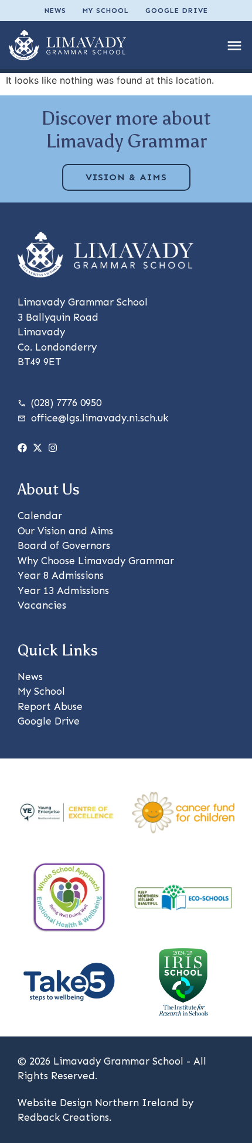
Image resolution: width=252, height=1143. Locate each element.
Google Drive (176, 10)
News (55, 10)
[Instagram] (52, 447)
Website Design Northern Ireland (98, 1102)
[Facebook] (22, 447)
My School (106, 10)
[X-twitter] (37, 447)
